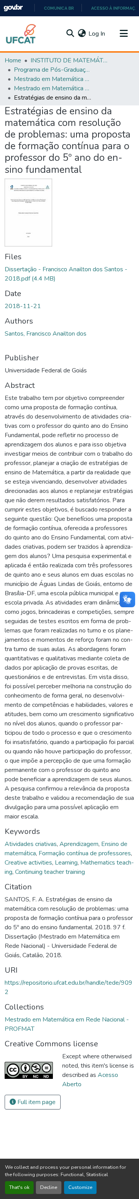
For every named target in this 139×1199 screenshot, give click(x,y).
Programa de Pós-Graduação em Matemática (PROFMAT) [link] (52, 69)
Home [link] (13, 60)
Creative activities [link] (28, 862)
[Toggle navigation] (123, 33)
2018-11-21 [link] (23, 306)
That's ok (19, 1187)
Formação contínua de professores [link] (85, 853)
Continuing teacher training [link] (50, 872)
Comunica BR (59, 8)
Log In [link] (96, 33)
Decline (48, 1187)
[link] (69, 274)
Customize (80, 1187)
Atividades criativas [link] (31, 844)
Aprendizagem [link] (78, 844)
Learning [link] (66, 862)
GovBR (13, 8)
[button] (21, 34)
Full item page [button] (36, 1102)
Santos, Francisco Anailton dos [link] (45, 333)
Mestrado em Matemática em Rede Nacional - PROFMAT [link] (52, 79)
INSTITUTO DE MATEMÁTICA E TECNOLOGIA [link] (69, 60)
